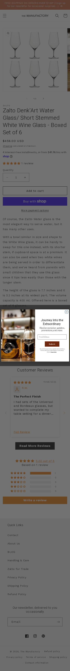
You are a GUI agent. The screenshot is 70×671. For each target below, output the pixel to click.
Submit (52, 344)
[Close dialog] (66, 312)
